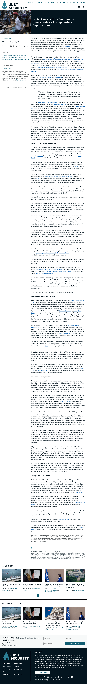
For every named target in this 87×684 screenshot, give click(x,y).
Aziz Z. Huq (50, 629)
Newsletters (51, 2)
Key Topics (18, 663)
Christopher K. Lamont (51, 591)
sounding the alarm (64, 519)
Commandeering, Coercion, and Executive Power (32, 585)
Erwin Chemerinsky (58, 628)
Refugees (20, 59)
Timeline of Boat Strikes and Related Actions (11, 585)
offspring (68, 47)
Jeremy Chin (13, 588)
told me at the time (65, 401)
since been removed (60, 104)
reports (81, 492)
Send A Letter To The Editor (16, 87)
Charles (6, 68)
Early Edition (7, 643)
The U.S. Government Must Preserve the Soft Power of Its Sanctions (75, 585)
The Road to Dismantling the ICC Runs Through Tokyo (54, 585)
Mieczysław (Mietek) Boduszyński (52, 589)
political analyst (42, 370)
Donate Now (42, 672)
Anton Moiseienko (79, 590)
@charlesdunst (20, 80)
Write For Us (7, 670)
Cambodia (4, 55)
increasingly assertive (44, 269)
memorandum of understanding (47, 102)
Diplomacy (4, 57)
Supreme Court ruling (65, 311)
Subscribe (74, 643)
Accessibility (56, 680)
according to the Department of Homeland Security (53, 67)
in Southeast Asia (56, 269)
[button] (83, 7)
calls (37, 178)
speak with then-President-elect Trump (59, 271)
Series (16, 666)
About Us (6, 663)
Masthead (31, 2)
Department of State (14, 55)
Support (41, 2)
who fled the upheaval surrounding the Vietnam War (67, 59)
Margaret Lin (5, 590)
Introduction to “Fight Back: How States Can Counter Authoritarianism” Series (53, 623)
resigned (40, 156)
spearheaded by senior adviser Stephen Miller (59, 176)
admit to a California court (67, 333)
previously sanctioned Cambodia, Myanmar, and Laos (52, 253)
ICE (77, 492)
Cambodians (47, 59)
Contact (6, 674)
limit (46, 346)
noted (76, 166)
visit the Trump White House (44, 273)
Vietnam (26, 59)
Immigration (11, 57)
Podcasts (18, 674)
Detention (23, 55)
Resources (18, 669)
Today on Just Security (10, 645)
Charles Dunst (8, 38)
